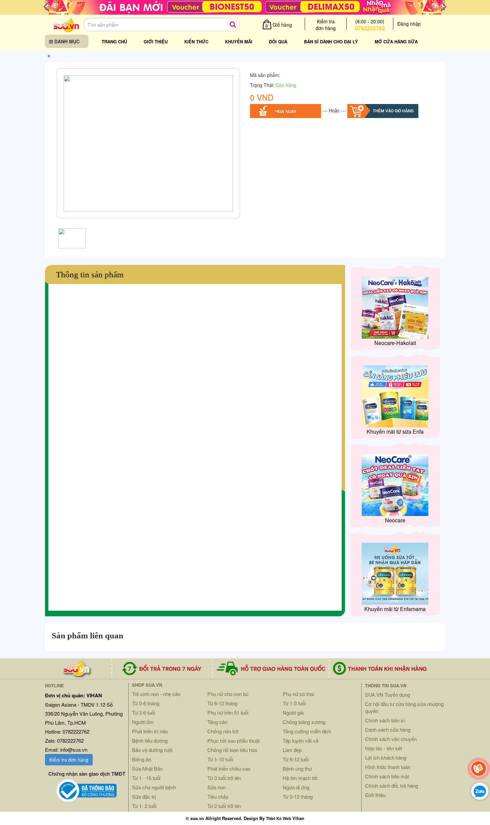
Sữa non (216, 787)
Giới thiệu (156, 41)
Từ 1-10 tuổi (220, 759)
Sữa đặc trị (144, 796)
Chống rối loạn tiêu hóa (232, 749)
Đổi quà (278, 41)
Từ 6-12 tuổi (295, 759)
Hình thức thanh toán (387, 766)
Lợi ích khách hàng (385, 757)
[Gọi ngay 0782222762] (478, 768)
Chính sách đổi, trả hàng (391, 785)
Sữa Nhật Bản (147, 768)
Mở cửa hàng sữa (396, 41)
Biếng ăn (141, 759)
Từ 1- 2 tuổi (144, 805)
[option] (148, 145)
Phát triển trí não (150, 731)
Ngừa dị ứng (296, 787)
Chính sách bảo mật (387, 776)
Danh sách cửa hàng (387, 729)
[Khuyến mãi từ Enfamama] (395, 573)
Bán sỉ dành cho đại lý (331, 41)
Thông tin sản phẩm (89, 274)
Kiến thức (196, 41)
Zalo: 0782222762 (64, 740)
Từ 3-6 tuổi (143, 712)
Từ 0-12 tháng (298, 796)
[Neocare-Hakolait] (395, 307)
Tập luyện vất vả (300, 740)
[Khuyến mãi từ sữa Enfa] (395, 395)
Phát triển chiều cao (228, 768)
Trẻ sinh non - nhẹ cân (156, 693)
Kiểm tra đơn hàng (68, 759)
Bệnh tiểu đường (150, 740)
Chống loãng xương (304, 721)
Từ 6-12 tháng (222, 703)
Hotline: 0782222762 (67, 731)
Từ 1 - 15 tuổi (146, 777)
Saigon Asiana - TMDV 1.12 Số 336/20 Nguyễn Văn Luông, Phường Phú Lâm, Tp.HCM (84, 713)
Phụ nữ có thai (298, 693)
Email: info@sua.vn (66, 749)
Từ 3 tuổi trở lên (224, 777)
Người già (293, 712)
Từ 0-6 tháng (145, 703)
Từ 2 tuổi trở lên (224, 805)
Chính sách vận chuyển (391, 738)
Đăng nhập (409, 23)
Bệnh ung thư (297, 768)
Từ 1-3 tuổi (294, 703)
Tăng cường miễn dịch (307, 731)
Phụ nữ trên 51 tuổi (227, 712)
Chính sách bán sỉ (385, 720)
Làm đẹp (292, 749)
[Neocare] (395, 484)
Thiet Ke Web (278, 818)
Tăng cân (217, 721)
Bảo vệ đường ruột (152, 749)
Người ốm (143, 721)
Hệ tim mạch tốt (300, 777)
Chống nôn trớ (222, 731)
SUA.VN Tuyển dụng (387, 694)
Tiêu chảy (218, 796)
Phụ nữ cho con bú (227, 693)
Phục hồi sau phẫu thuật (233, 740)
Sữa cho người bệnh (154, 787)
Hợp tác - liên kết (383, 748)
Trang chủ (114, 41)
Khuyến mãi (238, 41)
